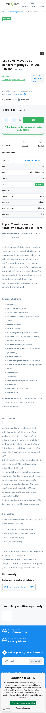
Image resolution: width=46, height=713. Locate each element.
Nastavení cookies (23, 708)
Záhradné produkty (15, 12)
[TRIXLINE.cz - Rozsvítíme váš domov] (3, 12)
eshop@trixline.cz (18, 641)
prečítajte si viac (16, 94)
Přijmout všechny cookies (23, 703)
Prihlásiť (35, 661)
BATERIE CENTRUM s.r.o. (37, 78)
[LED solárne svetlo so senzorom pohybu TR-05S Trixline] (7, 616)
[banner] (12, 5)
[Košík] (33, 5)
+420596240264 (18, 632)
